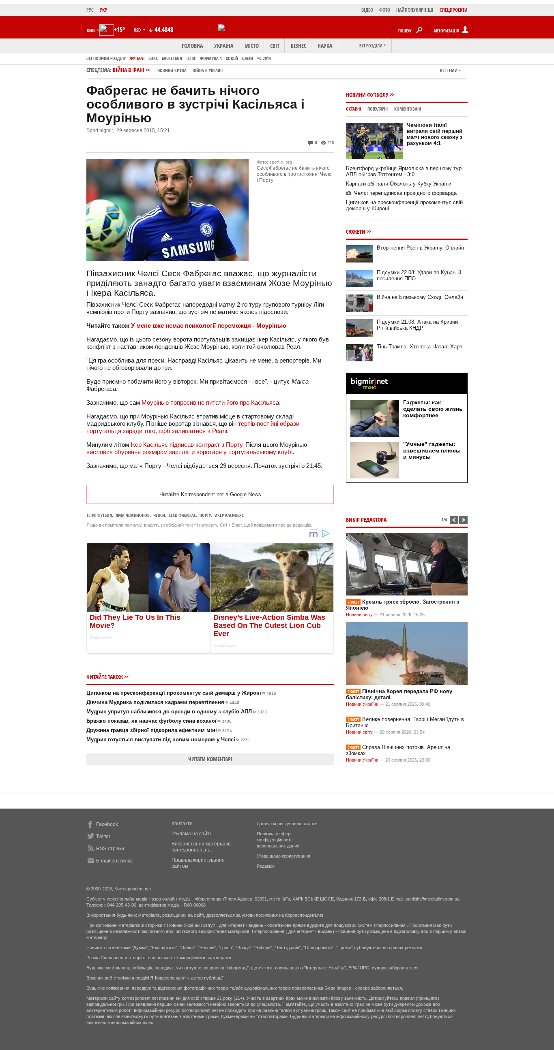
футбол (104, 515)
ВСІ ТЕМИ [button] (448, 70)
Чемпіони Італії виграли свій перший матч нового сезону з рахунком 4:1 (434, 134)
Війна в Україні (208, 70)
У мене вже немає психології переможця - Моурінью (208, 325)
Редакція (266, 866)
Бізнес (298, 45)
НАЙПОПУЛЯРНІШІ (415, 9)
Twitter (103, 836)
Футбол (137, 58)
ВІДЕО (367, 9)
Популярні (377, 109)
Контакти (182, 823)
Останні (353, 109)
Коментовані (407, 109)
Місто (252, 45)
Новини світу (359, 614)
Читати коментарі (210, 759)
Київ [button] (91, 30)
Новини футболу (367, 94)
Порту (205, 515)
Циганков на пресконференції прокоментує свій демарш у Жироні (181, 693)
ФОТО (384, 9)
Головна (192, 45)
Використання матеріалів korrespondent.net (201, 847)
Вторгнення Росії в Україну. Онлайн (420, 248)
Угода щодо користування (283, 856)
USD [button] (138, 30)
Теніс (191, 58)
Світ (274, 45)
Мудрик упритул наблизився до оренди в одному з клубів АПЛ (176, 712)
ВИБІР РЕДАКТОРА (366, 519)
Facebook (107, 824)
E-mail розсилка (114, 861)
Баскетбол (172, 58)
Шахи (247, 58)
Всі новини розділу (106, 58)
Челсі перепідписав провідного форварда (405, 193)
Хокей (232, 58)
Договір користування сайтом (287, 823)
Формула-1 (211, 58)
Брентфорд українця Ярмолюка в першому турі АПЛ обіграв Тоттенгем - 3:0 (404, 171)
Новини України (362, 704)
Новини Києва (172, 70)
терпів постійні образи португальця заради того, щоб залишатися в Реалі (192, 427)
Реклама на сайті (191, 834)
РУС (90, 9)
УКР (103, 9)
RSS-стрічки (110, 849)
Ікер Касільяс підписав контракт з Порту (186, 444)
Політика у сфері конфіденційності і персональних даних (278, 839)
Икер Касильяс (229, 515)
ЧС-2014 (264, 58)
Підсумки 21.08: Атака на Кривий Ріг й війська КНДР (417, 325)
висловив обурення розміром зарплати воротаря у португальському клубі (189, 451)
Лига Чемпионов (133, 515)
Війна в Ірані (168, 70)
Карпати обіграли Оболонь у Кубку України (398, 184)
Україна (223, 45)
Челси (159, 515)
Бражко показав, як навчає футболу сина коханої (159, 721)
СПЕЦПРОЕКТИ (454, 9)
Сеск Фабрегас (182, 515)
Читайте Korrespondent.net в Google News (210, 494)
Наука (325, 45)
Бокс (153, 58)
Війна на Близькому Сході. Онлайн (420, 297)
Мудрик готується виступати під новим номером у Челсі (168, 739)
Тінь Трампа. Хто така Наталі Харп (419, 347)
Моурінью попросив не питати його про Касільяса (210, 402)
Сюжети (355, 231)
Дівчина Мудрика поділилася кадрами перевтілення (162, 702)
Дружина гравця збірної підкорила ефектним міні (159, 730)
